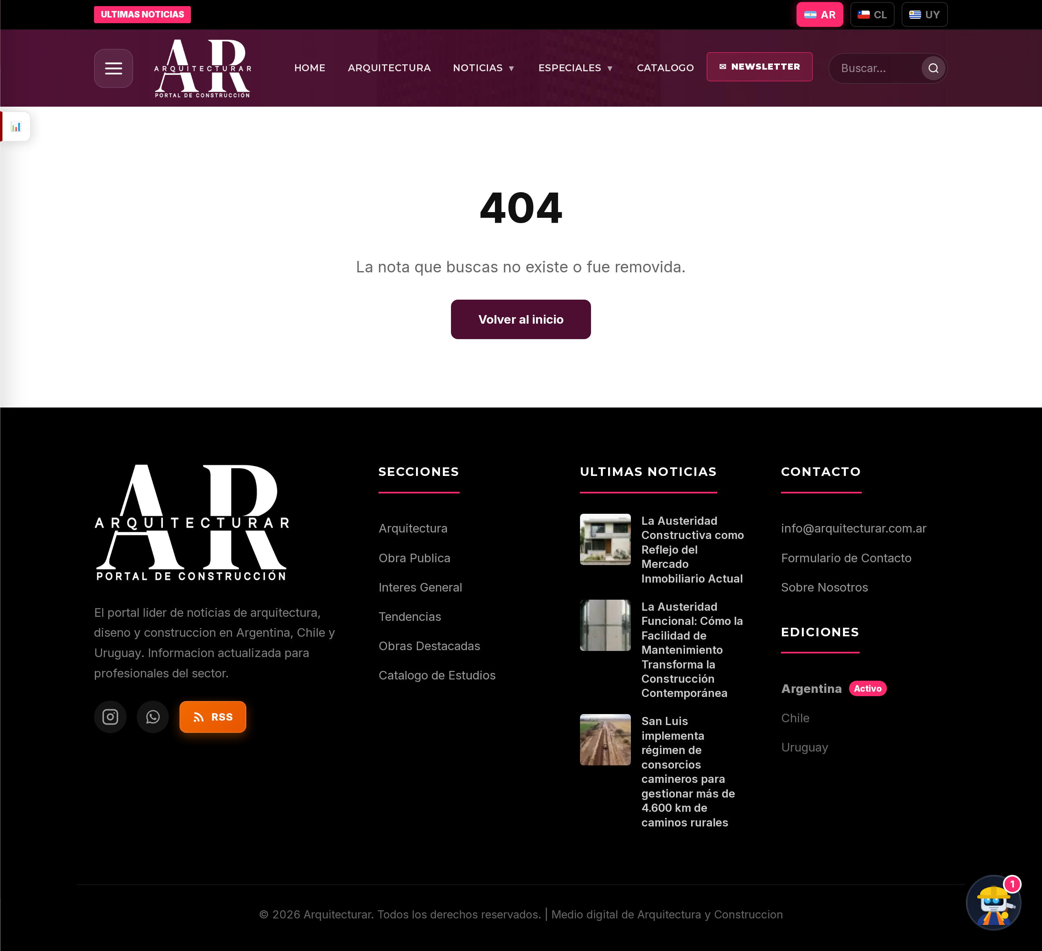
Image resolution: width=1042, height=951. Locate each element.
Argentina (831, 688)
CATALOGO (665, 68)
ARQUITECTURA (389, 68)
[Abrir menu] (114, 68)
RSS (222, 717)
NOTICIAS (484, 68)
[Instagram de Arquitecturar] (110, 717)
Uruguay (805, 747)
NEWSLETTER (759, 66)
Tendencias (410, 616)
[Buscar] (934, 68)
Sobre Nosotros (824, 587)
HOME (310, 68)
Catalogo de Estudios (437, 675)
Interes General (420, 587)
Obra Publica (415, 558)
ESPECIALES (577, 68)
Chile (795, 718)
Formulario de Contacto (846, 558)
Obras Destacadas (429, 646)
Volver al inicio (521, 319)
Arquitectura (413, 528)
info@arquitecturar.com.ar (854, 528)
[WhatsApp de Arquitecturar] (153, 717)
